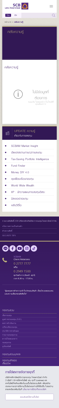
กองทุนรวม (8, 310)
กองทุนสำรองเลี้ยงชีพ (9, 361)
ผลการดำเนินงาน (9, 323)
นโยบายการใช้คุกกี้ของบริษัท (34, 389)
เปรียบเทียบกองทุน (9, 327)
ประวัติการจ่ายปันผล (10, 331)
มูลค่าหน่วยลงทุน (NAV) (11, 319)
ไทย (8, 15)
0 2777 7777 (22, 263)
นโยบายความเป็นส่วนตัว (12, 226)
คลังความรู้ (18, 22)
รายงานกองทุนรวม (9, 335)
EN (16, 15)
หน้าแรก (8, 22)
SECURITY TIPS (9, 235)
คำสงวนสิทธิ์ (7, 231)
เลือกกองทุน (7, 315)
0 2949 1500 (22, 271)
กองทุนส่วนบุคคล (11, 354)
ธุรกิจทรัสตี (6, 346)
